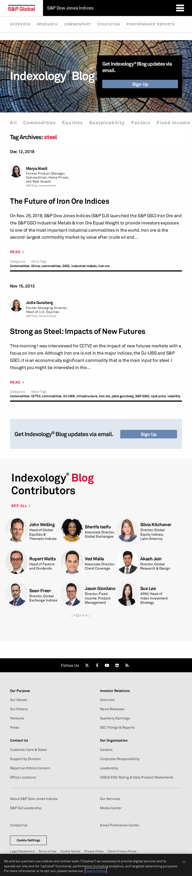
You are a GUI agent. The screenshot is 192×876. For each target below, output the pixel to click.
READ (15, 252)
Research (47, 24)
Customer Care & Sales (28, 750)
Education (109, 24)
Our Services (110, 799)
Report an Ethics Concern (30, 768)
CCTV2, (36, 396)
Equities (72, 122)
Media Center (111, 808)
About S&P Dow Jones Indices (34, 799)
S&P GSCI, (142, 396)
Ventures (17, 718)
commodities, (51, 266)
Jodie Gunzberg (39, 302)
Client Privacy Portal (122, 851)
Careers (106, 750)
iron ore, (105, 396)
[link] (87, 665)
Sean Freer (40, 590)
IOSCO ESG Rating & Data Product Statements (136, 777)
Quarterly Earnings (115, 718)
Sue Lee (148, 588)
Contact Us (18, 825)
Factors (140, 122)
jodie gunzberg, (123, 396)
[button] (72, 615)
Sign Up (140, 84)
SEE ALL (19, 505)
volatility (174, 396)
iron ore (103, 266)
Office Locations (23, 777)
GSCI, (66, 266)
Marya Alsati (37, 168)
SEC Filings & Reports (117, 727)
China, (36, 266)
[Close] (184, 861)
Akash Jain (151, 558)
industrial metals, (84, 266)
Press (14, 727)
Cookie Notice (70, 851)
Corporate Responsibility (120, 759)
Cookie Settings (28, 840)
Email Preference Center (119, 825)
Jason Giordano (100, 588)
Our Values (18, 700)
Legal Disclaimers (22, 851)
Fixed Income (173, 122)
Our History (19, 709)
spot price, (159, 396)
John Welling (41, 524)
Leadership (109, 768)
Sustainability (107, 122)
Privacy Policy (94, 851)
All (13, 122)
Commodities (39, 122)
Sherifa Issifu (98, 526)
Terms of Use (47, 851)
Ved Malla (94, 558)
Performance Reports (150, 24)
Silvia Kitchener (155, 524)
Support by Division (25, 759)
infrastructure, (87, 396)
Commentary (78, 24)
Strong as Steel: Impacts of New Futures (78, 331)
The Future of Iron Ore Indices (59, 201)
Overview (20, 24)
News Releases (112, 709)
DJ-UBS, (69, 396)
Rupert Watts (42, 558)
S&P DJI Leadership (26, 808)
